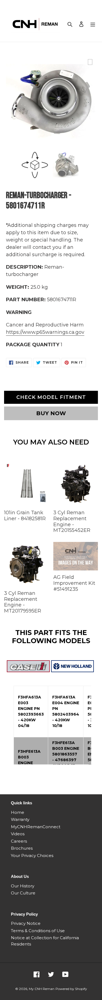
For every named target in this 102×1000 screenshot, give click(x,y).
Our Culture (23, 893)
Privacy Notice (26, 923)
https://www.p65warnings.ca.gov (45, 332)
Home (17, 812)
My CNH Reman (41, 989)
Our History (22, 885)
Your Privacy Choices (32, 855)
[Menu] (92, 24)
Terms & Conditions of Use (38, 930)
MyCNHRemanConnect (35, 826)
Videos (17, 833)
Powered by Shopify (71, 989)
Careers (19, 841)
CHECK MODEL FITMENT (51, 397)
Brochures (22, 848)
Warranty (20, 819)
